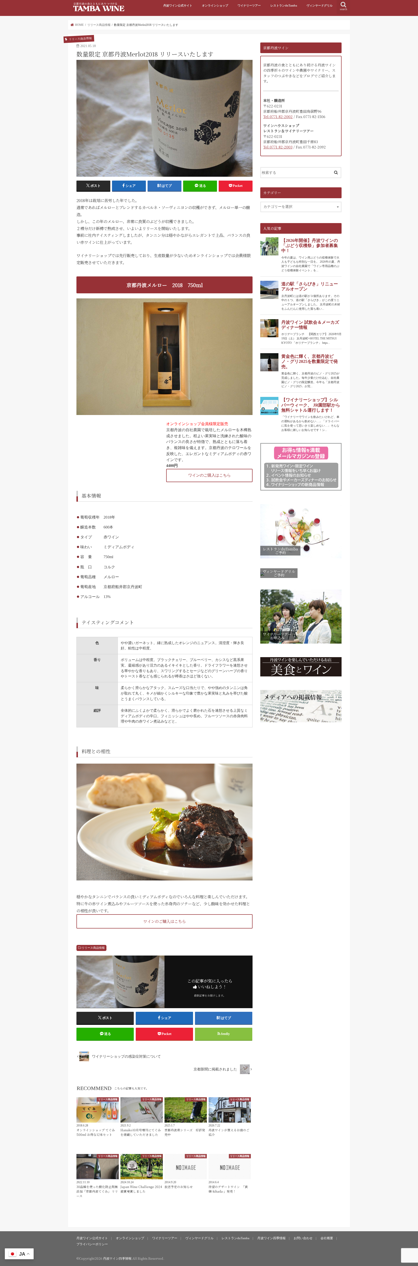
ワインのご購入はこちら (209, 475)
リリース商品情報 (93, 948)
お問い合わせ (303, 1238)
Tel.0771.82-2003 (277, 146)
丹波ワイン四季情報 (271, 1238)
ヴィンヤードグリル (319, 5)
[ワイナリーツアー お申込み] (301, 644)
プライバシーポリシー (92, 1244)
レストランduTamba (283, 5)
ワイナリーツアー (249, 5)
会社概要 (327, 1238)
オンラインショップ (215, 5)
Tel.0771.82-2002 (278, 116)
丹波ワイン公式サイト (177, 5)
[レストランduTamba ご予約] (301, 559)
